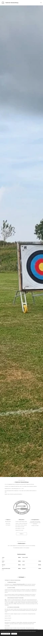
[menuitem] (41, 3)
